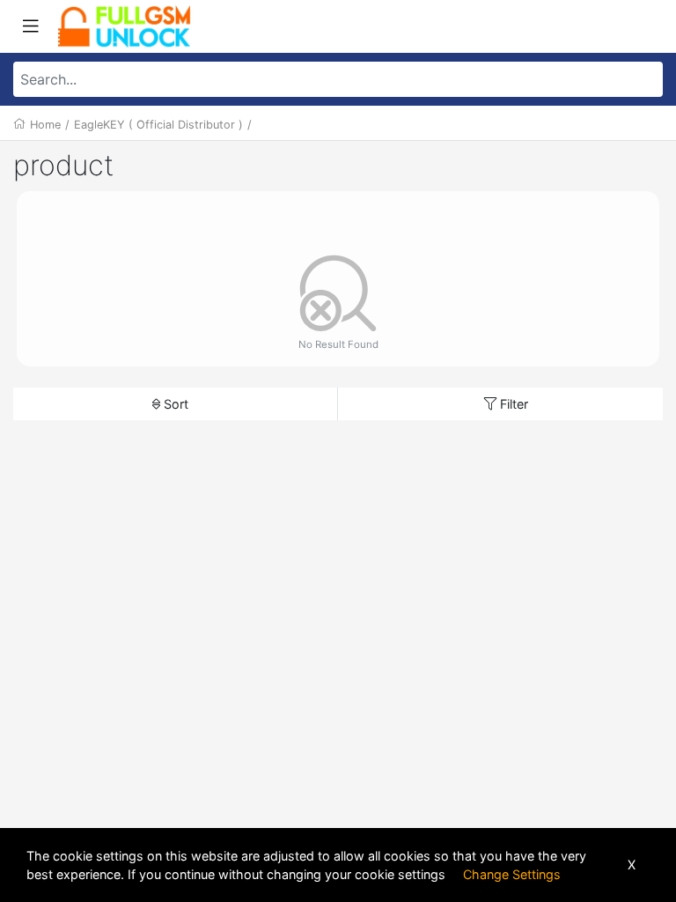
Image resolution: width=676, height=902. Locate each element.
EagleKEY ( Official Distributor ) (158, 124)
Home (45, 124)
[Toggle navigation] (30, 26)
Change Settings (512, 874)
